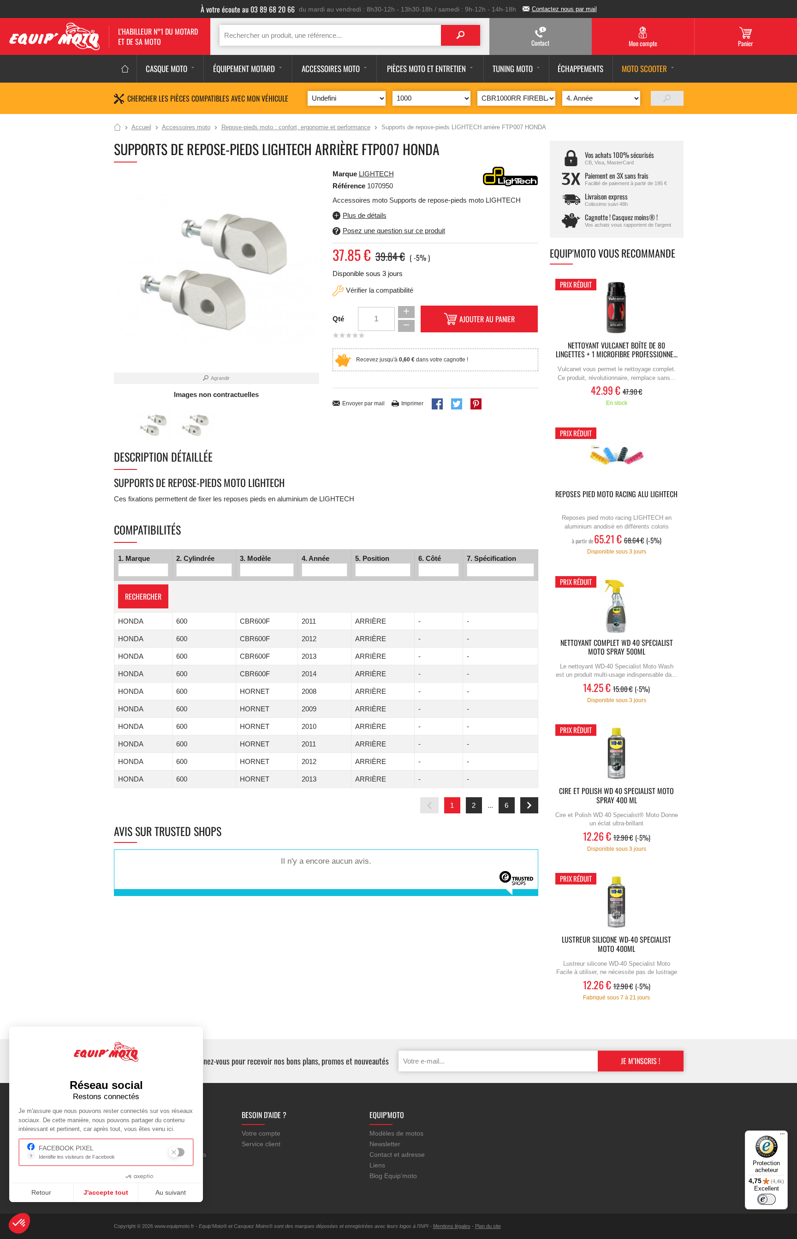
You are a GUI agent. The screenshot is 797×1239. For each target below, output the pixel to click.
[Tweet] (456, 403)
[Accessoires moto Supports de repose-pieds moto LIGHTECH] (153, 425)
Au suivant (170, 1192)
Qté (338, 319)
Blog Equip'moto (393, 1175)
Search (460, 35)
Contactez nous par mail (564, 9)
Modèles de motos (396, 1133)
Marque (345, 174)
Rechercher (143, 596)
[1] (667, 98)
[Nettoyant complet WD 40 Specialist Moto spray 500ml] (616, 605)
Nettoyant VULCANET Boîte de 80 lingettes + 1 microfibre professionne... (617, 350)
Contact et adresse (397, 1154)
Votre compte (261, 1133)
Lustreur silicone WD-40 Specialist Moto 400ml (616, 944)
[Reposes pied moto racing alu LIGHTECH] (616, 456)
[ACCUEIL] (125, 69)
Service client (261, 1144)
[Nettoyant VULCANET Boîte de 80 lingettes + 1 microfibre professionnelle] (616, 308)
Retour (41, 1192)
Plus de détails (365, 215)
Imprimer (412, 403)
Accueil (117, 128)
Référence (350, 186)
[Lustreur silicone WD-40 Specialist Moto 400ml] (616, 902)
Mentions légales (451, 1226)
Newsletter (384, 1144)
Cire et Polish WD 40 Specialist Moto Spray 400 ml (616, 796)
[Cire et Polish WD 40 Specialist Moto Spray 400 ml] (616, 753)
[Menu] (782, 1136)
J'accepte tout (105, 1192)
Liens (377, 1165)
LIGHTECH (376, 174)
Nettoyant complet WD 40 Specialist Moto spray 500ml (616, 647)
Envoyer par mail (363, 403)
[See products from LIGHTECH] (510, 176)
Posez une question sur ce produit (394, 231)
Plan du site (488, 1226)
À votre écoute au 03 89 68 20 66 (248, 9)
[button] (19, 1223)
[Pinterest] (476, 403)
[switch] (766, 1199)
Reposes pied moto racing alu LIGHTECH (616, 494)
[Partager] (437, 403)
